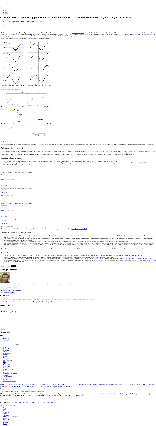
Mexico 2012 (6, 365)
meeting (2, 386)
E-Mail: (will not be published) (8, 312)
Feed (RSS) (6, 419)
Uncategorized (7, 379)
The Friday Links (7, 376)
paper (29, 386)
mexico (7, 386)
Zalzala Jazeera (34, 34)
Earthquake (22, 21)
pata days (33, 386)
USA (72, 386)
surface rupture (57, 386)
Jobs (4, 362)
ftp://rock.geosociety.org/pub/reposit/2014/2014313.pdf (137, 258)
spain (53, 386)
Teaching (5, 375)
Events (5, 12)
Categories (6, 340)
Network (5, 13)
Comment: (2, 329)
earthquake (50, 384)
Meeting (5, 363)
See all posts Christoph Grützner (8, 287)
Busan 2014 (6, 348)
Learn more (4, 174)
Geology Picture (109, 384)
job (137, 384)
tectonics (63, 386)
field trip (94, 384)
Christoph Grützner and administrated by (36, 402)
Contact (5, 413)
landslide (143, 384)
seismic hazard (43, 386)
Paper (27, 21)
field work (98, 384)
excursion (87, 384)
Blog (4, 10)
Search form (6, 338)
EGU (71, 384)
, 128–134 (128, 255)
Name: (1, 308)
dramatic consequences (78, 33)
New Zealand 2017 (8, 366)
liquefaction (152, 384)
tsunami (68, 386)
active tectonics (9, 384)
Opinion (5, 367)
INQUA (129, 384)
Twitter (5, 424)
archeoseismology (26, 384)
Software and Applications (10, 373)
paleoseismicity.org (8, 369)
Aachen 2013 (6, 347)
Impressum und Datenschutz (10, 416)
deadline (43, 384)
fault (91, 384)
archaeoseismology (16, 384)
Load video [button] (4, 177)
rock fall (38, 386)
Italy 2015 (5, 359)
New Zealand (11, 386)
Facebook (5, 422)
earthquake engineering (61, 384)
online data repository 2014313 (79, 229)
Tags (4, 341)
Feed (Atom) (6, 418)
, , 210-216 (101, 257)
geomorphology (115, 384)
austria (33, 384)
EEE (68, 384)
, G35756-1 (99, 258)
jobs (139, 384)
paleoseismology (20, 386)
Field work (6, 357)
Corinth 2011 (6, 351)
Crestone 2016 (7, 353)
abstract (2, 384)
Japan (135, 384)
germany (120, 384)
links (149, 384)
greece (126, 384)
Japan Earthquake (7, 360)
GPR (123, 384)
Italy (133, 384)
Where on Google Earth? (9, 381)
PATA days (6, 372)
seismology (49, 386)
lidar (146, 384)
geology (103, 384)
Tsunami (32, 21)
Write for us (6, 415)
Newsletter (6, 412)
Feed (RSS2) (6, 421)
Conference (38, 384)
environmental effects (78, 384)
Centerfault (6, 350)
